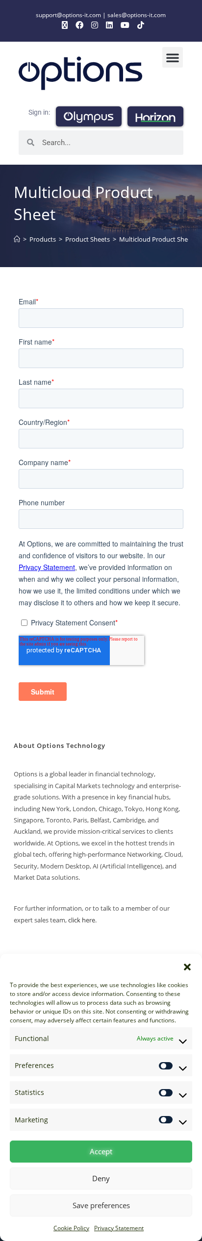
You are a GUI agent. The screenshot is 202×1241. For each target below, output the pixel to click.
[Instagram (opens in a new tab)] (94, 25)
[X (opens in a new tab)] (65, 25)
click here (81, 920)
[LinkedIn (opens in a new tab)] (109, 25)
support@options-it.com (68, 15)
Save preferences (101, 1205)
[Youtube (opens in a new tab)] (125, 25)
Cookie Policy (71, 1228)
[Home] (17, 239)
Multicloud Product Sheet (156, 239)
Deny (101, 1178)
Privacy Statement (119, 1228)
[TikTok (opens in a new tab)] (138, 25)
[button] (187, 966)
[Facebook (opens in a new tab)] (79, 25)
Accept (101, 1151)
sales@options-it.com (136, 15)
